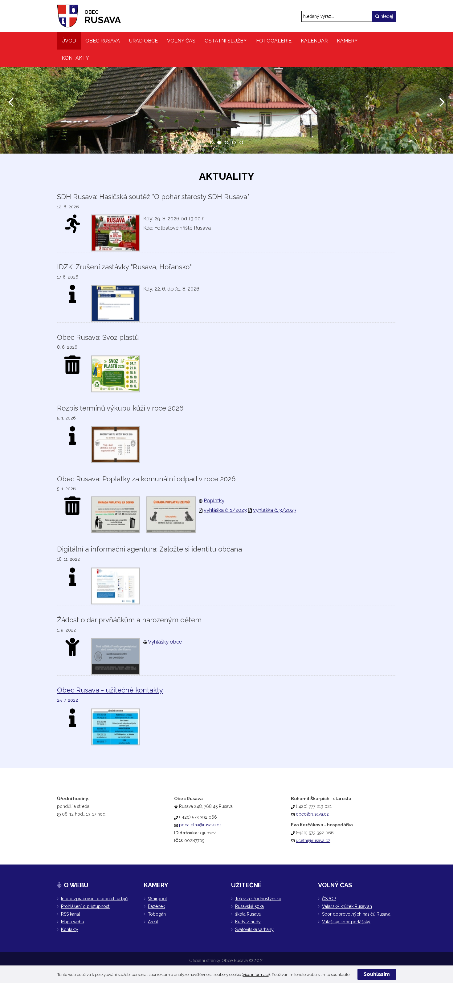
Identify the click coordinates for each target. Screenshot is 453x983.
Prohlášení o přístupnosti (85, 906)
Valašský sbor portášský (346, 921)
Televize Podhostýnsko (258, 898)
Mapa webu (72, 921)
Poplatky (214, 500)
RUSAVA (102, 17)
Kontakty (69, 929)
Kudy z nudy (248, 921)
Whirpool (157, 898)
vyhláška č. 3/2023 (274, 510)
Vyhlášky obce (165, 642)
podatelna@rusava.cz (200, 824)
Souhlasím (377, 974)
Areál (153, 921)
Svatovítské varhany (254, 929)
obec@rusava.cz (312, 814)
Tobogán (157, 914)
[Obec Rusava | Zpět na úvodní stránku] (67, 16)
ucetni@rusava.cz (313, 840)
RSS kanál (70, 914)
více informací (256, 974)
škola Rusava (248, 914)
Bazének (156, 906)
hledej (386, 16)
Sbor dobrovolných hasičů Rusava (356, 914)
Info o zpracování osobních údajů (94, 898)
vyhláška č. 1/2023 (225, 510)
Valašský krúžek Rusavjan (347, 906)
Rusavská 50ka (249, 906)
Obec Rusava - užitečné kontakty (110, 690)
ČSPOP (329, 898)
